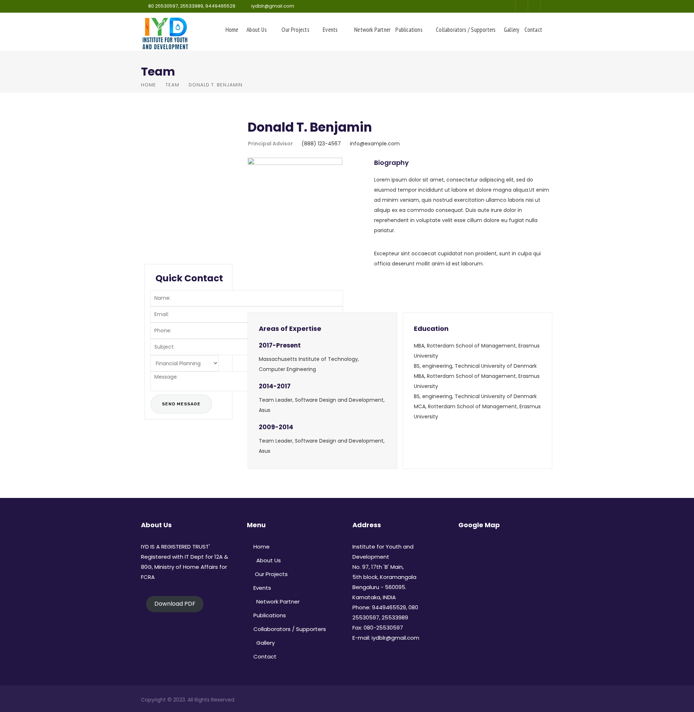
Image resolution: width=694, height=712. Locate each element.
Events (330, 30)
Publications (408, 30)
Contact (533, 30)
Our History (171, 156)
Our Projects (294, 30)
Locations (169, 200)
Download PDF (174, 604)
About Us (255, 30)
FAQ (160, 244)
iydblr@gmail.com (272, 6)
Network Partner (370, 30)
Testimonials (173, 230)
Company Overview (184, 141)
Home (232, 30)
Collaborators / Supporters (466, 30)
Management (175, 170)
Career (164, 215)
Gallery (510, 30)
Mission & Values (179, 185)
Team (172, 84)
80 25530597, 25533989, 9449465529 (191, 6)
